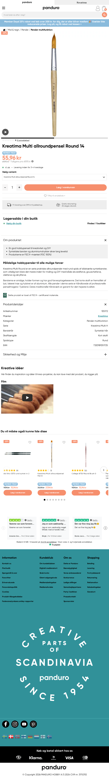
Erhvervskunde (8, 582)
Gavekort (91, 592)
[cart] (104, 8)
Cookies (5, 592)
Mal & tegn (13, 30)
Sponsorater (69, 601)
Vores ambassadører (72, 573)
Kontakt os (6, 563)
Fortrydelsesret (93, 573)
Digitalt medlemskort (48, 568)
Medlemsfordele (46, 587)
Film (3, 381)
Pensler (25, 30)
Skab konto (44, 573)
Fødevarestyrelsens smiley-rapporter (17, 601)
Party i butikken (70, 592)
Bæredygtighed (70, 568)
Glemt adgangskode (48, 578)
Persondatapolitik (9, 587)
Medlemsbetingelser (48, 582)
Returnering (92, 578)
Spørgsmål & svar (9, 573)
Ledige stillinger (70, 582)
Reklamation (92, 582)
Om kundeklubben (47, 563)
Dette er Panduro (71, 563)
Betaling (90, 563)
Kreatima (103, 316)
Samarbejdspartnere (72, 587)
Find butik (6, 568)
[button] (5, 187)
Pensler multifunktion (42, 30)
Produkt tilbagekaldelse (12, 597)
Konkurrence (69, 578)
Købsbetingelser (94, 587)
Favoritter (6, 578)
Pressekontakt (70, 597)
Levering (90, 568)
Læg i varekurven (65, 187)
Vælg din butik (13, 223)
